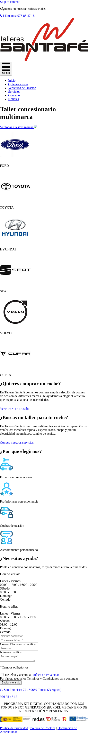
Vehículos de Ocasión (22, 88)
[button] (17, 15)
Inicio (12, 80)
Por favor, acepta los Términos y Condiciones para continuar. (39, 678)
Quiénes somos (18, 84)
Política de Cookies (42, 728)
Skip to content (9, 1)
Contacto (14, 95)
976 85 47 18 (8, 696)
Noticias (13, 99)
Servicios (14, 91)
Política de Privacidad (46, 674)
